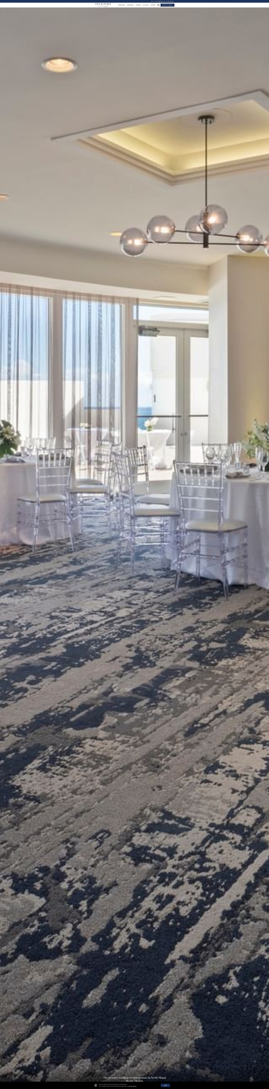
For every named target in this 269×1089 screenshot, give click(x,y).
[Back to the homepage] (103, 5)
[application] (134, 1085)
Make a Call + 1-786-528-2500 (167, 1)
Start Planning (167, 5)
